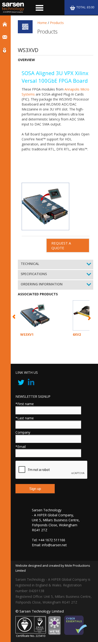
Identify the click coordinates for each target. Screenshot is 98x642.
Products (57, 22)
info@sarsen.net (54, 545)
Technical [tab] (30, 263)
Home (42, 22)
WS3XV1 (27, 334)
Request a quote (61, 245)
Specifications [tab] (34, 274)
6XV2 (77, 334)
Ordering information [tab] (42, 284)
